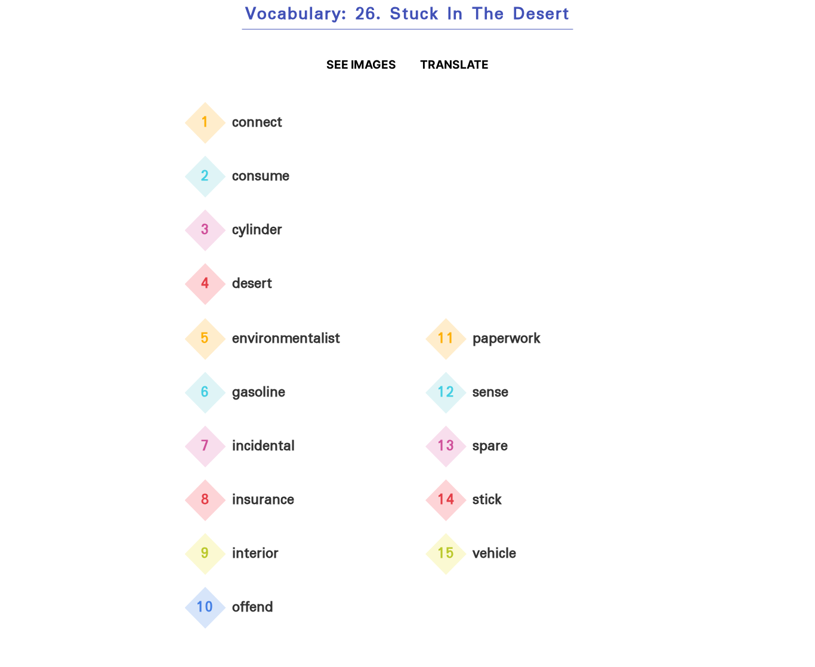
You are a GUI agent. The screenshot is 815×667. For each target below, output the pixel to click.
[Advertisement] (528, 202)
